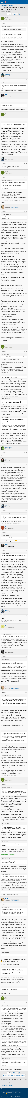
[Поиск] (26, 1)
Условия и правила (14, 1091)
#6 (26, 177)
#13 (26, 550)
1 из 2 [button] (9, 14)
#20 (26, 1002)
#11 (26, 510)
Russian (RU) (5, 1089)
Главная (3, 1094)
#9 (26, 452)
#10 (26, 464)
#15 (26, 631)
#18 (26, 784)
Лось (6, 625)
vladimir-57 (8, 74)
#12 (26, 532)
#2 (26, 79)
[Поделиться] (25, 23)
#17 (26, 692)
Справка (20, 1092)
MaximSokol (8, 447)
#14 (26, 616)
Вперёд (14, 14)
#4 (26, 119)
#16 (26, 656)
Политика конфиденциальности (9, 1092)
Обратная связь (5, 1091)
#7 (26, 211)
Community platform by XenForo (13, 1096)
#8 (26, 351)
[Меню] (2, 2)
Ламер (7, 158)
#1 (26, 23)
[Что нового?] (23, 1)
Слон (6, 459)
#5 (26, 163)
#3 (26, 100)
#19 (26, 904)
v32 (6, 94)
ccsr (3, 11)
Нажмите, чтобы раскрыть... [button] (14, 38)
